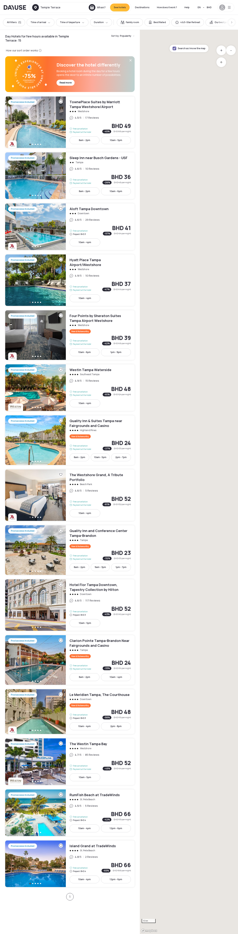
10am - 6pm (116, 191)
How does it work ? (167, 7)
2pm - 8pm (116, 726)
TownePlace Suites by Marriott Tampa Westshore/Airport (70, 122)
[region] (189, 482)
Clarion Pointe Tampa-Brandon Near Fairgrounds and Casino (70, 660)
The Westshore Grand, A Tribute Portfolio (70, 495)
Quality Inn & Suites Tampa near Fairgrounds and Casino (70, 440)
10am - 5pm (116, 140)
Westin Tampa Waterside (70, 387)
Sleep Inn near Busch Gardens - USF (70, 175)
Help (186, 7)
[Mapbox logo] (149, 931)
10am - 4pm (85, 242)
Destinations (142, 7)
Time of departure (70, 22)
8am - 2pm (84, 140)
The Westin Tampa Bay (70, 761)
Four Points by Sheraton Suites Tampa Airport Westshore (70, 335)
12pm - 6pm (116, 828)
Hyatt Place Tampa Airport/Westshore (70, 280)
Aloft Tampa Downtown (70, 226)
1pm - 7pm (121, 567)
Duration (99, 22)
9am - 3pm (100, 567)
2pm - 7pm (121, 457)
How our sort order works (22, 50)
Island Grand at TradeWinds (70, 863)
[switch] (130, 22)
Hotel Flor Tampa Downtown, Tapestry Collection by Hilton (70, 605)
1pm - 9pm (115, 352)
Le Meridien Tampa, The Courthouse (70, 711)
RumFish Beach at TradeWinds (70, 812)
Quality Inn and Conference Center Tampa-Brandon (70, 550)
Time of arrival (38, 22)
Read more (66, 82)
